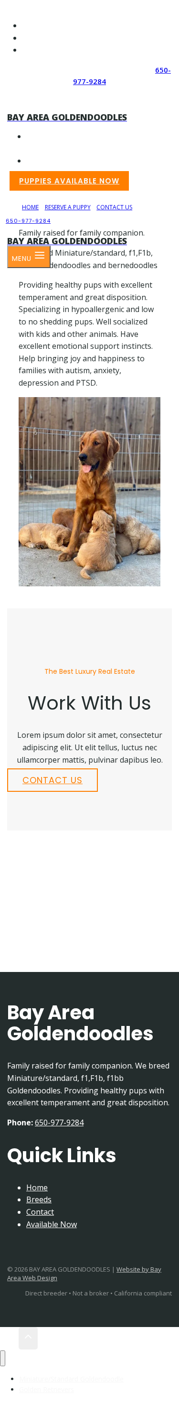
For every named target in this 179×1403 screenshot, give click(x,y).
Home (32, 26)
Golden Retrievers (90, 160)
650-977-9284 (28, 221)
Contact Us (51, 50)
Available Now (51, 1224)
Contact (40, 1212)
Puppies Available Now (69, 181)
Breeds (39, 1199)
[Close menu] (2, 1358)
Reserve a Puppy (57, 38)
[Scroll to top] (9, 1338)
